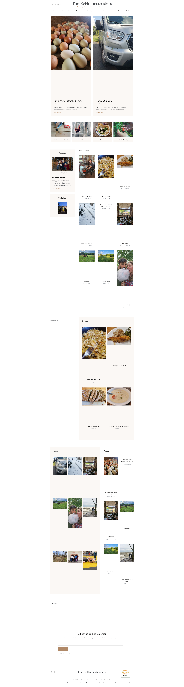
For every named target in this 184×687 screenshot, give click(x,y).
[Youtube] (58, 4)
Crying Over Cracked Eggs (68, 100)
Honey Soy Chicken (125, 186)
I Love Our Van (104, 100)
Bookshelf (78, 10)
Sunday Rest (125, 243)
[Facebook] (52, 4)
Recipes (128, 10)
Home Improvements (92, 10)
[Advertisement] (62, 379)
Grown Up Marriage (125, 304)
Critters (119, 10)
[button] (131, 5)
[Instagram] (61, 4)
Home (55, 10)
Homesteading (107, 10)
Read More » (57, 112)
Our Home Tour (66, 10)
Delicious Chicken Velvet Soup (119, 426)
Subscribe (63, 649)
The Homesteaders (92, 3)
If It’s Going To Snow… (87, 243)
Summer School (106, 281)
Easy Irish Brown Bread (93, 426)
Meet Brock (87, 281)
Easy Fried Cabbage (106, 196)
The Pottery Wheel (87, 196)
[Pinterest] (55, 4)
